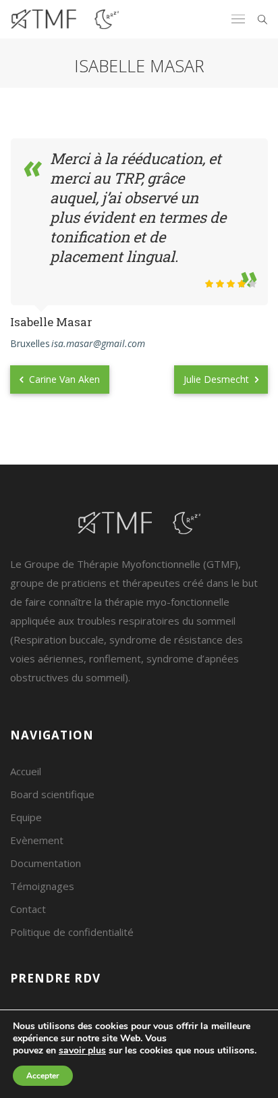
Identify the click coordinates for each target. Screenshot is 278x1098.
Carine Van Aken (63, 379)
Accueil (25, 771)
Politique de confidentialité (72, 932)
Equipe (26, 817)
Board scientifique (52, 794)
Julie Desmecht (218, 379)
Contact (28, 909)
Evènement (36, 840)
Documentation (45, 863)
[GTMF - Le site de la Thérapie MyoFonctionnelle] (65, 19)
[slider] (231, 283)
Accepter (42, 1075)
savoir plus (82, 1050)
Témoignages (42, 886)
